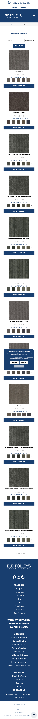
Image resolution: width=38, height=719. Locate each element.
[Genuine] (18, 80)
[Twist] (28, 247)
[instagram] (18, 577)
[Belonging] (19, 310)
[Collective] (18, 163)
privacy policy (18, 357)
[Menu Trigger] (33, 15)
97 (24, 553)
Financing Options (19, 7)
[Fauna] (23, 121)
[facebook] (14, 577)
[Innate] (23, 330)
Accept (14, 362)
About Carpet (17, 24)
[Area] (19, 101)
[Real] (28, 80)
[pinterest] (22, 577)
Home (4, 24)
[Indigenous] (18, 330)
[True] (29, 414)
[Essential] (13, 330)
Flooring (9, 24)
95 (19, 553)
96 (21, 553)
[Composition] (23, 163)
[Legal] (23, 80)
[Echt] (13, 80)
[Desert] (13, 121)
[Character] (13, 163)
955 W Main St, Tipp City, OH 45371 (19, 2)
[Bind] (19, 227)
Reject (23, 362)
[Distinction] (28, 163)
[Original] (28, 330)
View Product (19, 86)
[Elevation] (18, 121)
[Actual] (19, 59)
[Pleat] (23, 247)
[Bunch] (13, 247)
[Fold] (18, 247)
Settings (19, 366)
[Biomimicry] (19, 143)
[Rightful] (24, 414)
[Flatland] (28, 121)
